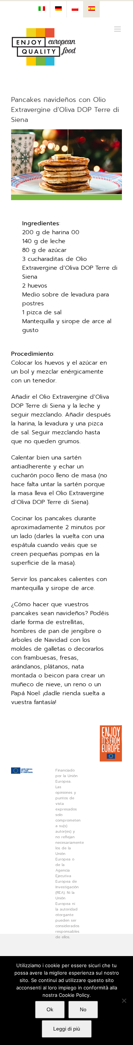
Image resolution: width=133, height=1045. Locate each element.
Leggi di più (66, 1029)
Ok (50, 1009)
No (83, 1009)
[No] (123, 1000)
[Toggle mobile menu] (118, 29)
